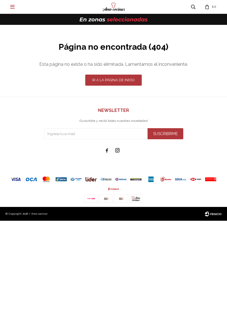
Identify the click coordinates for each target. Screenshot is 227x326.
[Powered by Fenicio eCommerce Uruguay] (213, 214)
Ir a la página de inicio (113, 80)
